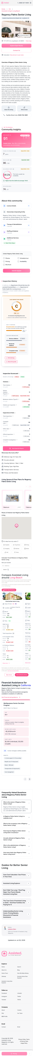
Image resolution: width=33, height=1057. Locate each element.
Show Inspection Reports (18, 448)
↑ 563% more (25, 418)
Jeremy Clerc (12, 929)
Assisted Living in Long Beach (11, 11)
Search (5, 569)
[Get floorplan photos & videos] (9, 258)
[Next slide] (29, 779)
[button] (16, 526)
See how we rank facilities (13, 670)
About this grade (12, 361)
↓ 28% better (25, 406)
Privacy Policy (22, 1039)
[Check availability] (24, 261)
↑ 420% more (25, 441)
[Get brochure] (9, 265)
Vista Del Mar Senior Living (12, 601)
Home (3, 9)
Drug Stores (17, 544)
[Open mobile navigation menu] (30, 3)
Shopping (7, 548)
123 (13, 633)
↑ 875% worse (25, 401)
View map (28, 41)
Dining (27, 544)
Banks (27, 548)
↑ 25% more (26, 436)
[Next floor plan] (30, 486)
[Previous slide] (25, 779)
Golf (7, 552)
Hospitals (7, 544)
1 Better (22, 376)
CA (10, 9)
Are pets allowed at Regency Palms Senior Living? (14, 839)
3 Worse (16, 376)
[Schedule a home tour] (24, 258)
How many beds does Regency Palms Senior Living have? (14, 853)
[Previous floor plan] (26, 486)
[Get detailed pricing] (9, 261)
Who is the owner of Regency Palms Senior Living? (14, 803)
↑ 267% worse (15, 395)
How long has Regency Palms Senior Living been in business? (14, 831)
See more (9, 675)
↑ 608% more (15, 425)
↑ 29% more (26, 430)
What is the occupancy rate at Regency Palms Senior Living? (15, 824)
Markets (17, 548)
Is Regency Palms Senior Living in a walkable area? (14, 817)
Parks (17, 552)
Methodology (11, 357)
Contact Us (16, 50)
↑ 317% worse (25, 387)
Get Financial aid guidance (10, 697)
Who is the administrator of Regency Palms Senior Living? (14, 846)
